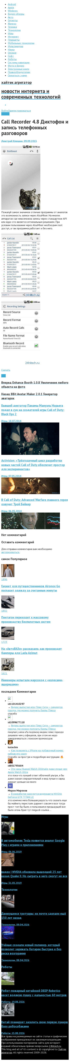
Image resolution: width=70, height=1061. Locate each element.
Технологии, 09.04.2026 (15, 924)
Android (5, 113)
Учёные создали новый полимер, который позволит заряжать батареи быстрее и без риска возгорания (31, 949)
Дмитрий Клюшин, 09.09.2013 (19, 141)
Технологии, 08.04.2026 (15, 960)
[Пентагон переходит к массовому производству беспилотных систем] (7, 607)
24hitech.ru (55, 1046)
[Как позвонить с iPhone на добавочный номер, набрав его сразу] (10, 744)
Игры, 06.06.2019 (11, 851)
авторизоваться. (10, 552)
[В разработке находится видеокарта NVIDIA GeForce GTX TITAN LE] (10, 787)
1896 (4, 579)
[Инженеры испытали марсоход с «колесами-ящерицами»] (7, 670)
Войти (4, 110)
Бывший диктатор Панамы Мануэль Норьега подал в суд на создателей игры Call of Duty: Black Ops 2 (32, 410)
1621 (4, 673)
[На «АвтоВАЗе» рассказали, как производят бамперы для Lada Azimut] (7, 638)
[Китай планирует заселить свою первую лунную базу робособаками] (7, 1015)
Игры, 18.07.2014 (11, 420)
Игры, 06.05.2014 (11, 511)
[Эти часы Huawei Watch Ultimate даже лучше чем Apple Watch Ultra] (10, 762)
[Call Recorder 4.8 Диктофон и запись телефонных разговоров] (20, 209)
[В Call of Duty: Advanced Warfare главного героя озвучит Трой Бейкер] (30, 528)
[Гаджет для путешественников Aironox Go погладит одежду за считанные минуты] (7, 576)
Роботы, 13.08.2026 (13, 1033)
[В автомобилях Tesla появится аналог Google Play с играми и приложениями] (7, 833)
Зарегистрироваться (19, 110)
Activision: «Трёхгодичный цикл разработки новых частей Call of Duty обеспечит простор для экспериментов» (33, 465)
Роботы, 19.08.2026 (13, 1001)
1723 (4, 642)
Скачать (5, 370)
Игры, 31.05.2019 (11, 882)
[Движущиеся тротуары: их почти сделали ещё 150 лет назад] (7, 906)
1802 (4, 610)
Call (3, 375)
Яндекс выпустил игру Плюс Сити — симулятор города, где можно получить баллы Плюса (35, 708)
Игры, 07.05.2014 (11, 475)
